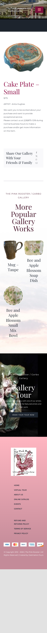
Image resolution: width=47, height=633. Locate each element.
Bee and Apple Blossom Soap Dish (34, 270)
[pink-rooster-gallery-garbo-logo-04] (15, 3)
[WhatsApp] (36, 159)
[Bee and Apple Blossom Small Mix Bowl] (13, 287)
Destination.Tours (36, 555)
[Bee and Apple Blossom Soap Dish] (33, 242)
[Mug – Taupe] (13, 242)
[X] (36, 156)
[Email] (36, 163)
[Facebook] (36, 153)
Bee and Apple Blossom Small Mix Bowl (13, 322)
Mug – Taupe (13, 267)
